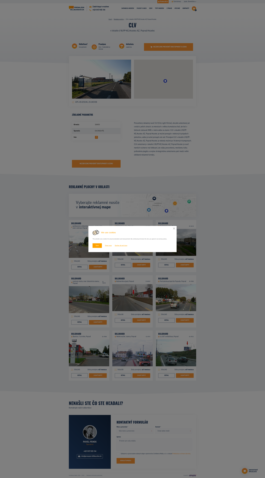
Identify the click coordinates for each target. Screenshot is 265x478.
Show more (108, 245)
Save (97, 245)
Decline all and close (121, 245)
